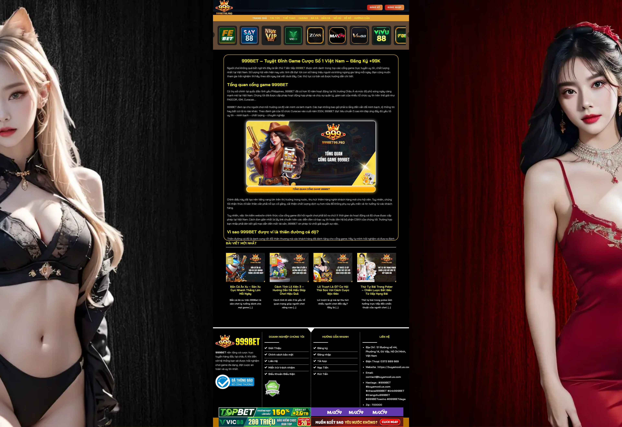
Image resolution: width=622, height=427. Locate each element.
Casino (303, 18)
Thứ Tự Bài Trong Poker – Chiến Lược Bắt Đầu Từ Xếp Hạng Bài (377, 290)
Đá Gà (314, 18)
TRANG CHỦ (259, 18)
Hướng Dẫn (362, 18)
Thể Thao (289, 18)
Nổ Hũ (337, 18)
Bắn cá (326, 18)
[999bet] (229, 7)
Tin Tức (275, 18)
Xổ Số (347, 18)
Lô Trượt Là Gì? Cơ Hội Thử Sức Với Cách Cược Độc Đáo (333, 290)
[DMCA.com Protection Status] (272, 388)
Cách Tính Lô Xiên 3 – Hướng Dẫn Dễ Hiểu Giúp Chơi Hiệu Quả (289, 290)
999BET (300, 68)
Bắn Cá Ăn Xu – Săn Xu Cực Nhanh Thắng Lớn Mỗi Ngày (245, 290)
